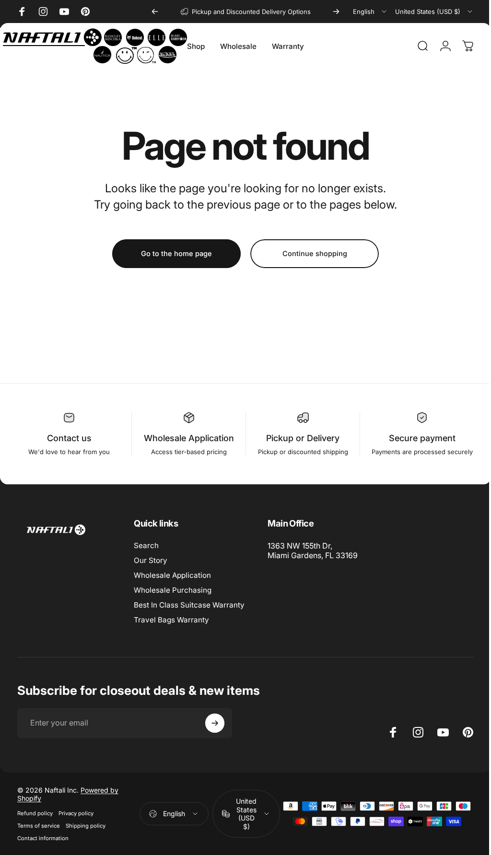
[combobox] (370, 11)
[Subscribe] (214, 723)
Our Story (150, 560)
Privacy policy (76, 813)
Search (146, 545)
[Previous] (154, 11)
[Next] (336, 11)
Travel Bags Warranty (171, 619)
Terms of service (38, 825)
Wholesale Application (186, 438)
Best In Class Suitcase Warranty (189, 604)
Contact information (43, 838)
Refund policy (35, 813)
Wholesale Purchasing (172, 590)
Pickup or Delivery (298, 438)
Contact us (68, 438)
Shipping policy (85, 825)
